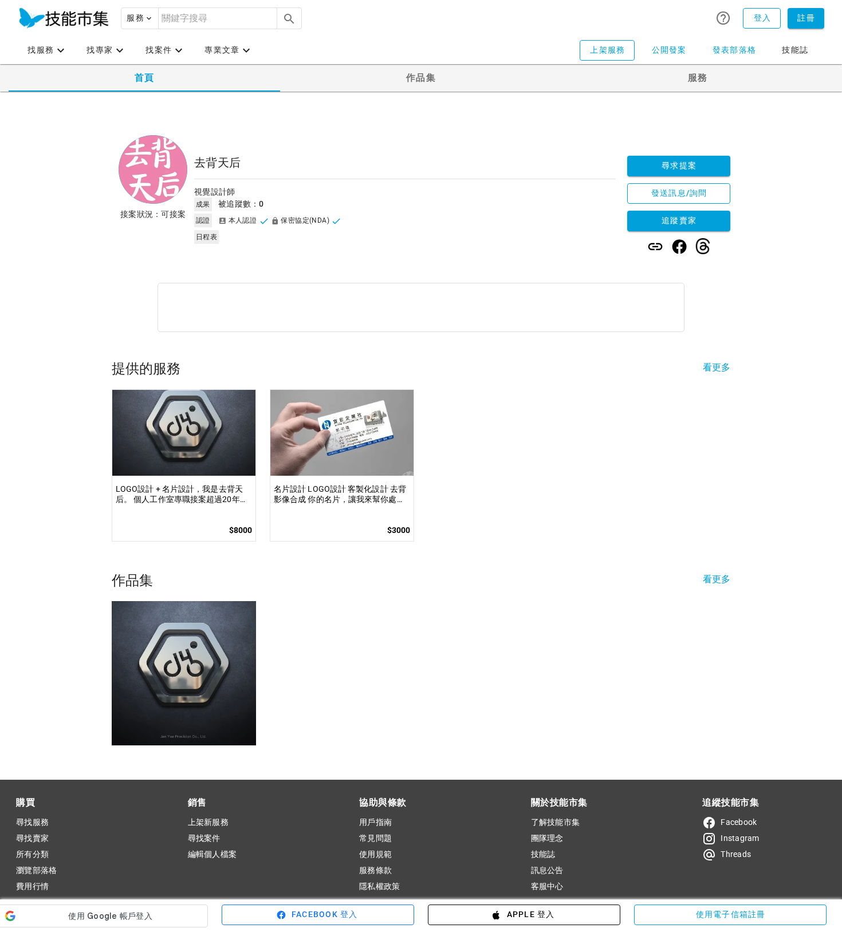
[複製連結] (655, 246)
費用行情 (32, 886)
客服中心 (547, 886)
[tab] (144, 78)
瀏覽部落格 (36, 870)
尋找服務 (32, 822)
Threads (736, 854)
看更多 (716, 367)
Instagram (740, 838)
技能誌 (543, 854)
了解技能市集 (555, 822)
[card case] (63, 18)
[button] (139, 18)
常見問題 (375, 838)
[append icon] (289, 19)
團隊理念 (547, 838)
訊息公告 (547, 870)
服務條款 (375, 870)
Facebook (739, 822)
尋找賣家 (32, 838)
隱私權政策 (379, 886)
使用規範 (375, 854)
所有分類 (32, 854)
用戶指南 (375, 822)
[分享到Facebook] (679, 246)
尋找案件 (204, 838)
